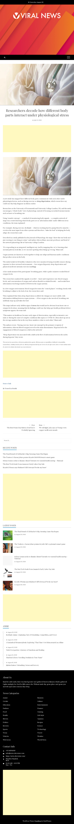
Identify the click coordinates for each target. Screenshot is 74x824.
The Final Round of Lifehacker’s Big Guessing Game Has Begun (25, 454)
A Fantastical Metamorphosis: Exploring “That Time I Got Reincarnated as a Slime (34, 642)
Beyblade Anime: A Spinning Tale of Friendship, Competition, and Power (31, 635)
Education (6, 705)
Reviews (6, 726)
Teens (5, 733)
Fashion (6, 708)
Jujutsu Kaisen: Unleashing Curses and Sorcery (22, 665)
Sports (5, 729)
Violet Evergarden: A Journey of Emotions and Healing (25, 650)
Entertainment (42, 705)
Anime (5, 698)
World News (41, 740)
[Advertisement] (37, 34)
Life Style (40, 715)
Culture (40, 701)
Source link (7, 383)
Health (14, 388)
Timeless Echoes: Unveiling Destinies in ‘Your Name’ (24, 658)
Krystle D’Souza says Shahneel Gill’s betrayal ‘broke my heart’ (24, 467)
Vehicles (6, 736)
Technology (41, 729)
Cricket (5, 701)
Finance (40, 708)
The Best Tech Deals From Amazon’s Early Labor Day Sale (23, 464)
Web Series (7, 740)
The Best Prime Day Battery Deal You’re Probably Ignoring (21, 427)
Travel (39, 733)
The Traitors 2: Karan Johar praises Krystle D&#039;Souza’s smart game (29, 457)
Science (40, 726)
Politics (5, 722)
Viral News (38, 821)
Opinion (40, 719)
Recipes (40, 722)
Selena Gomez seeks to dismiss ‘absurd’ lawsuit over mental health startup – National (33, 461)
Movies (5, 719)
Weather (40, 736)
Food (5, 712)
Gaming (40, 712)
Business (40, 698)
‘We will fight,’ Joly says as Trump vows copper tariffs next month (52, 427)
